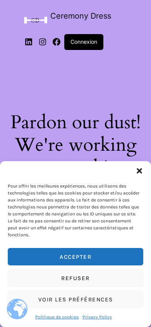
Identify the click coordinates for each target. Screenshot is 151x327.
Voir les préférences (75, 299)
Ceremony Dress (80, 16)
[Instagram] (42, 41)
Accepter (75, 256)
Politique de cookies (57, 317)
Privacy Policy (97, 317)
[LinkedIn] (28, 41)
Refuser (75, 278)
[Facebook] (56, 41)
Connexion (83, 41)
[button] (139, 171)
